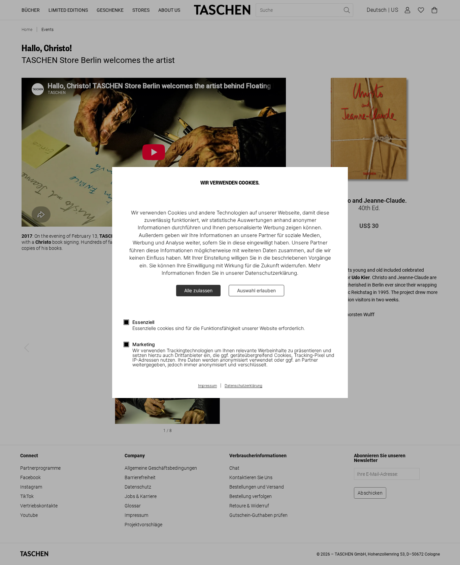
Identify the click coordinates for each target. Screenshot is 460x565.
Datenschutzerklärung (243, 386)
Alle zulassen (198, 290)
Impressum (207, 386)
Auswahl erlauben (256, 290)
